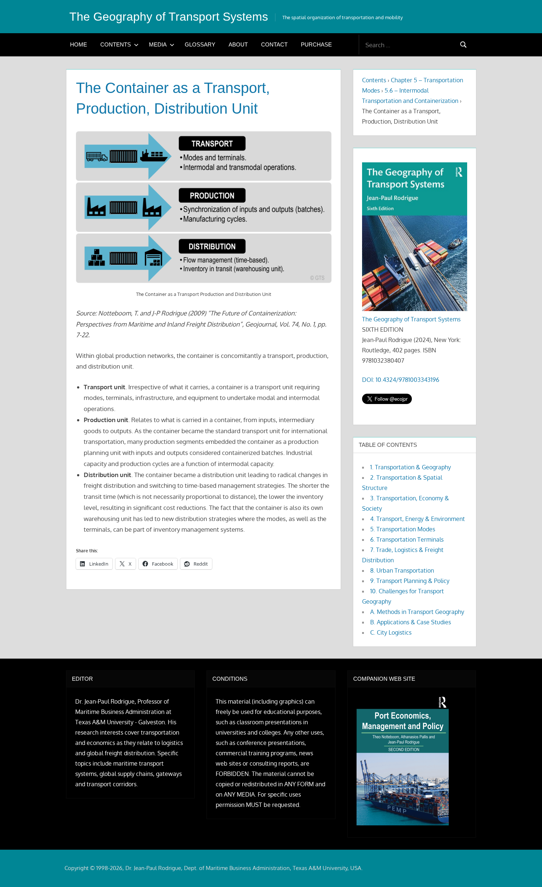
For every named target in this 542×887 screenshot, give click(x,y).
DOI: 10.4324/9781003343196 (400, 379)
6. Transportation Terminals (407, 539)
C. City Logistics (390, 632)
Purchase (316, 44)
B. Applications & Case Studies (410, 622)
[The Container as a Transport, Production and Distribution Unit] (203, 207)
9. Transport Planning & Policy (409, 580)
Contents (115, 44)
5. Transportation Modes (402, 529)
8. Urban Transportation (402, 570)
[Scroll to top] (524, 869)
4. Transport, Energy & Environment (417, 518)
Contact (274, 44)
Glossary (200, 44)
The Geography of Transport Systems (168, 16)
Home (78, 44)
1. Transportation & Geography (410, 467)
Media (158, 44)
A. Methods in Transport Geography (417, 611)
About (238, 44)
